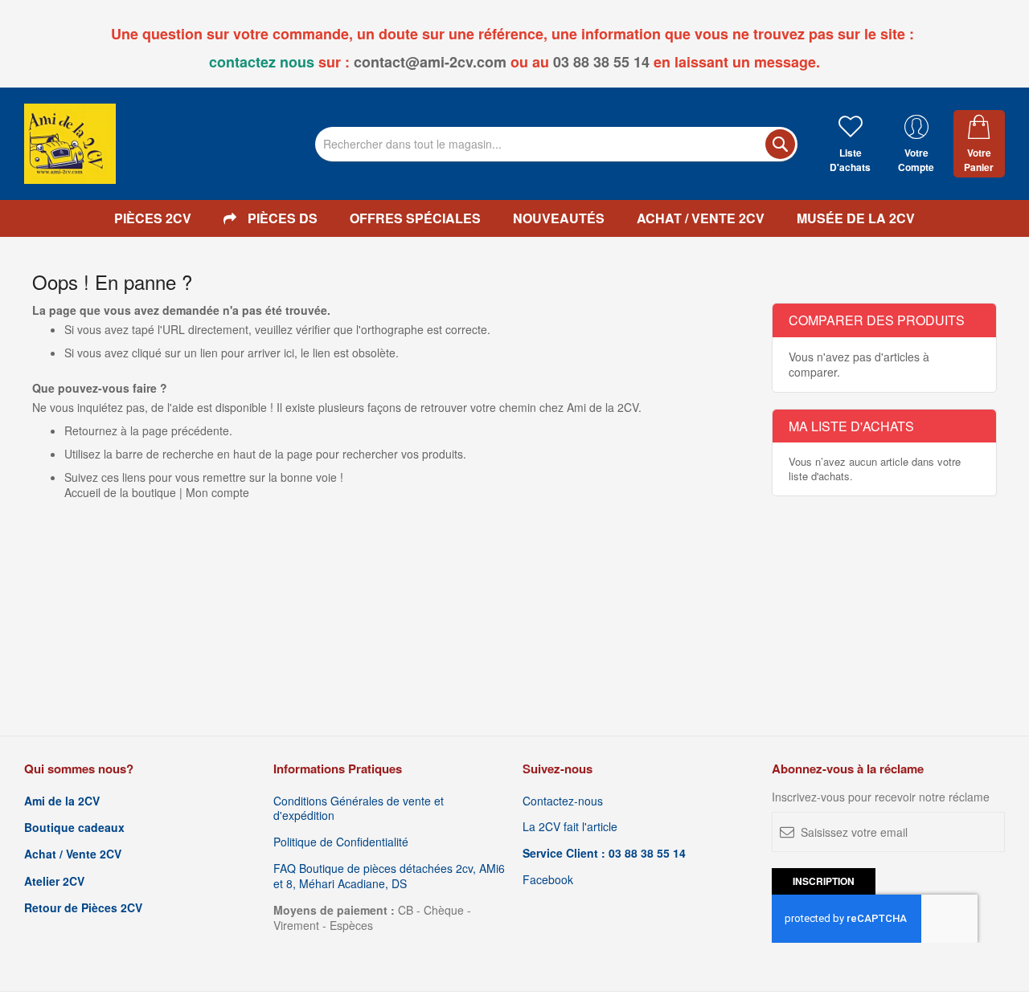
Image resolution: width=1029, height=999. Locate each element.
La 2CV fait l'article (570, 826)
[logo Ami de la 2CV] (70, 144)
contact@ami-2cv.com (430, 61)
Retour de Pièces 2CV (83, 907)
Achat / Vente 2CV (72, 854)
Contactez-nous (563, 801)
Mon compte (217, 492)
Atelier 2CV (54, 881)
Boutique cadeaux (74, 827)
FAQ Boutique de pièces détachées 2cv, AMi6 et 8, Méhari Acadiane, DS (389, 876)
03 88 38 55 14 (601, 61)
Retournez (90, 430)
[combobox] (556, 144)
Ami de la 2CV (62, 801)
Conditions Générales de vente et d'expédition (358, 808)
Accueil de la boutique (120, 492)
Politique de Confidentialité (340, 842)
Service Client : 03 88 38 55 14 (604, 853)
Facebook (548, 879)
